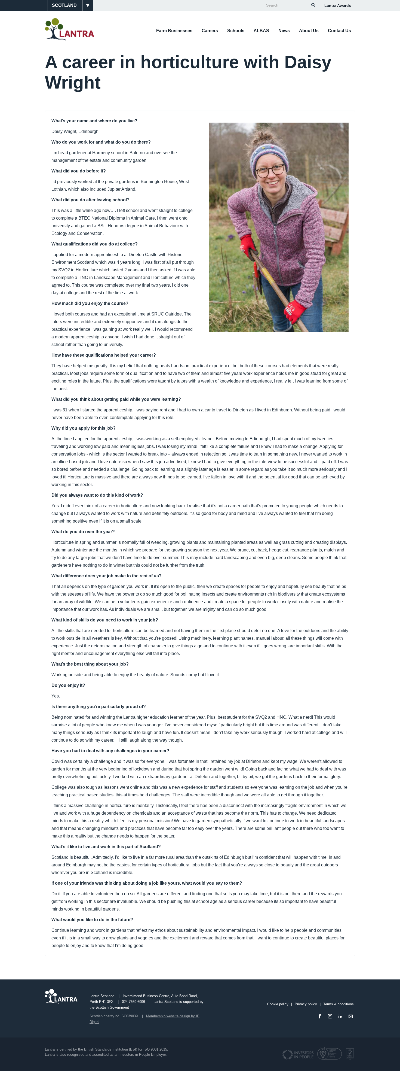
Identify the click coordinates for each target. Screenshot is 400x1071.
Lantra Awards (337, 5)
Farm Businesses (174, 30)
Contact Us (339, 30)
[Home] (71, 29)
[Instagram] (331, 1016)
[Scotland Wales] (69, 5)
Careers (210, 30)
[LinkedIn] (341, 1016)
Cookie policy (277, 1004)
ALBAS (261, 30)
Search (313, 5)
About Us (309, 30)
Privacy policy (306, 1004)
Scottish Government (112, 1007)
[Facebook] (321, 1016)
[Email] (352, 1016)
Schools (235, 30)
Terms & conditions (338, 1004)
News (284, 30)
